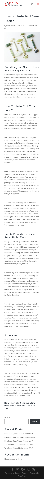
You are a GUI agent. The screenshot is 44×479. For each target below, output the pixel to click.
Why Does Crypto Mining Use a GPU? (18, 448)
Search (7, 417)
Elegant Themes (21, 473)
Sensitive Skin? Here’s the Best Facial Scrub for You (20, 405)
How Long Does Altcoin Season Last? (18, 441)
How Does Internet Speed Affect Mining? (20, 437)
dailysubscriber (11, 26)
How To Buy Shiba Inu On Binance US (18, 434)
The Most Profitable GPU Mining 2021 (19, 444)
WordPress (22, 476)
